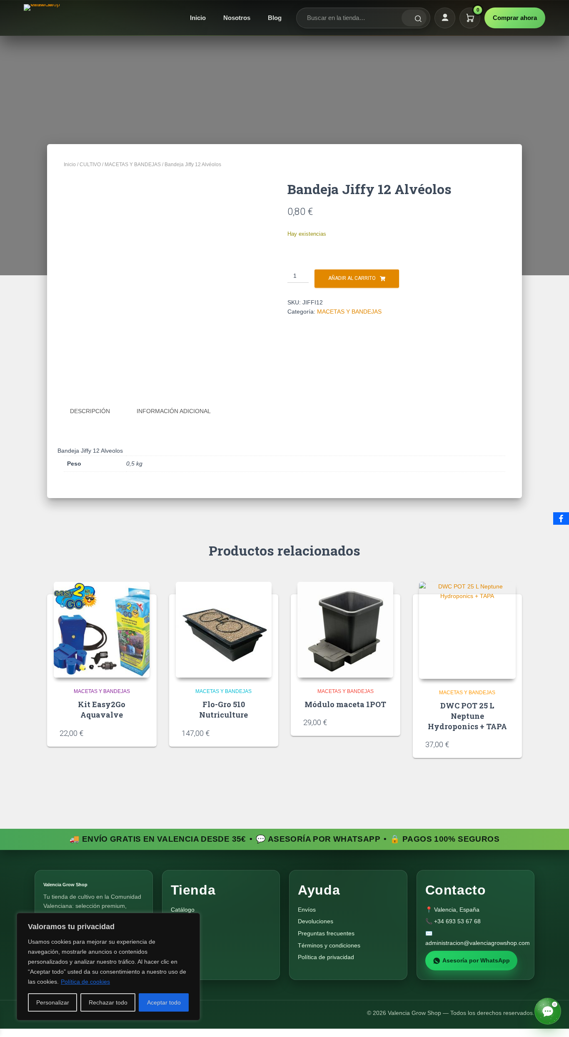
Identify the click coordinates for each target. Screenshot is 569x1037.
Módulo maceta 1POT (345, 704)
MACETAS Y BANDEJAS (133, 164)
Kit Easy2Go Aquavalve (101, 709)
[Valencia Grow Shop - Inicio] (43, 18)
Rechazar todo (108, 1002)
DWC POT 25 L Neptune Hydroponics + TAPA (467, 715)
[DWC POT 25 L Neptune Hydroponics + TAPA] (467, 630)
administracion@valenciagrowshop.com (477, 943)
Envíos (307, 909)
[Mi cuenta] (444, 17)
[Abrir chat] (547, 1011)
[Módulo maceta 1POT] (345, 630)
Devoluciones (315, 921)
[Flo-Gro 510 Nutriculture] (224, 630)
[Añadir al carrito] (141, 732)
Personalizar (52, 1002)
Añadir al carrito (352, 278)
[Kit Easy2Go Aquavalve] (102, 630)
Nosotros (236, 17)
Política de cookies (85, 981)
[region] (108, 966)
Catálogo (183, 909)
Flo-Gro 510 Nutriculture (223, 709)
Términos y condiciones (329, 945)
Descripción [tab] (90, 411)
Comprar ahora (515, 17)
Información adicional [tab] (174, 411)
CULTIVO (90, 164)
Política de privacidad (326, 957)
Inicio (198, 17)
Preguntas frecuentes (326, 933)
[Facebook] (561, 518)
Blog (275, 17)
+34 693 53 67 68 (457, 921)
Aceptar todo (164, 1002)
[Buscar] (414, 18)
